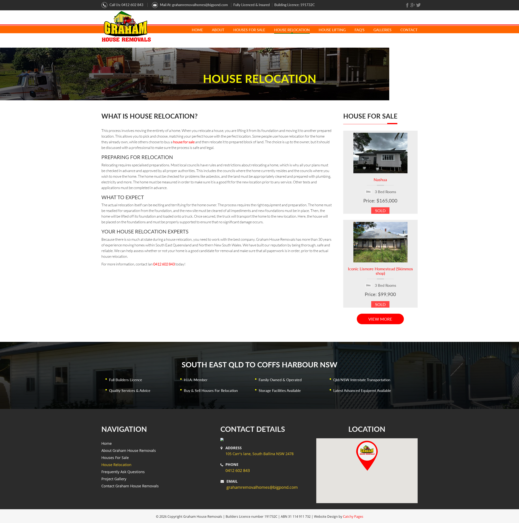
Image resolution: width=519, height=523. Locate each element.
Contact (409, 30)
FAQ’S (360, 30)
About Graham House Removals (128, 450)
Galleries (382, 30)
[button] (367, 456)
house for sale (184, 142)
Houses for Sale (249, 30)
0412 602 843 (132, 5)
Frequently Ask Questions (123, 471)
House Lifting (332, 30)
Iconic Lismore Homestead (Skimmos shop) (380, 271)
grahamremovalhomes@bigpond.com (200, 5)
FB (407, 5)
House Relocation (292, 30)
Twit (418, 5)
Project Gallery (113, 478)
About (218, 30)
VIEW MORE (380, 319)
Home (197, 30)
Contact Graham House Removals (130, 485)
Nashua (380, 179)
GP (412, 5)
